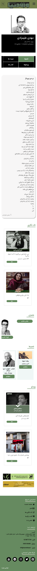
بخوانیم (25, 367)
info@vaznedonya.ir (25, 548)
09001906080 (27, 544)
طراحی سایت (4, 568)
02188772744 (27, 540)
